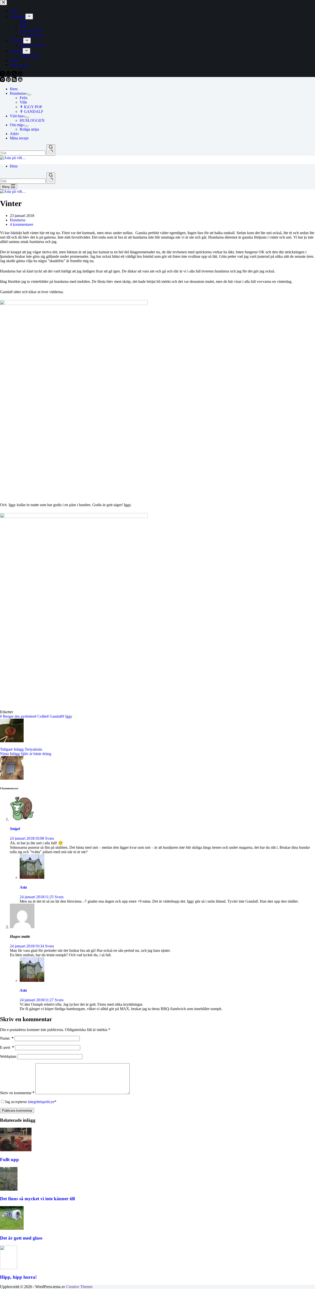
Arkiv (14, 134)
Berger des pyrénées (17, 716)
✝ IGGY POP (31, 107)
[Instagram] (3, 80)
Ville (23, 102)
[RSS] (15, 80)
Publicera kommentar (17, 1110)
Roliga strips (29, 129)
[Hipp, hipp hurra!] (8, 1268)
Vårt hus (16, 116)
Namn (7, 1038)
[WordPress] (20, 80)
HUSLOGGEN (32, 120)
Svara (49, 838)
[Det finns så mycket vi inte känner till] (8, 1189)
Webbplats (8, 1056)
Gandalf (54, 716)
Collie (40, 716)
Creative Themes (79, 1287)
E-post (7, 1047)
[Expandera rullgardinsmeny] (29, 94)
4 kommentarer (21, 224)
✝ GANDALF (31, 111)
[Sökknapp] (51, 150)
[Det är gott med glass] (12, 1228)
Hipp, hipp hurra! (18, 1277)
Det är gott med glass (21, 1238)
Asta (23, 887)
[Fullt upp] (16, 1150)
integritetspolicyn (41, 1102)
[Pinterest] (9, 80)
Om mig (16, 125)
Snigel (15, 829)
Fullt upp (9, 1159)
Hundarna (17, 93)
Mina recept (19, 138)
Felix (24, 98)
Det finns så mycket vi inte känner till (37, 1198)
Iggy (67, 716)
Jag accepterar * (30, 1102)
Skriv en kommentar (17, 1093)
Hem (13, 89)
